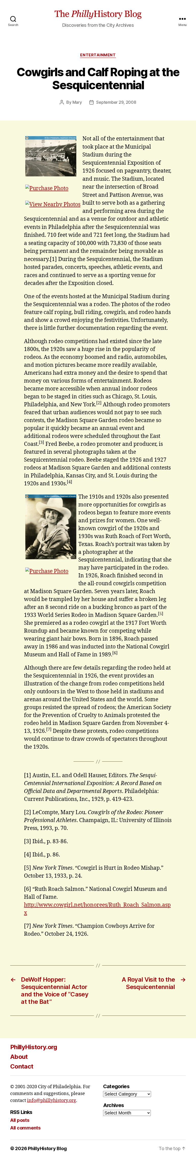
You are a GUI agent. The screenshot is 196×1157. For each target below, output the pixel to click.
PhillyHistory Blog (47, 1148)
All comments (25, 1127)
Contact (21, 1066)
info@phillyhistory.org (51, 1100)
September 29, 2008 (116, 102)
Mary (77, 102)
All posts (19, 1120)
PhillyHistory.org (33, 1047)
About (19, 1056)
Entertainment (98, 55)
